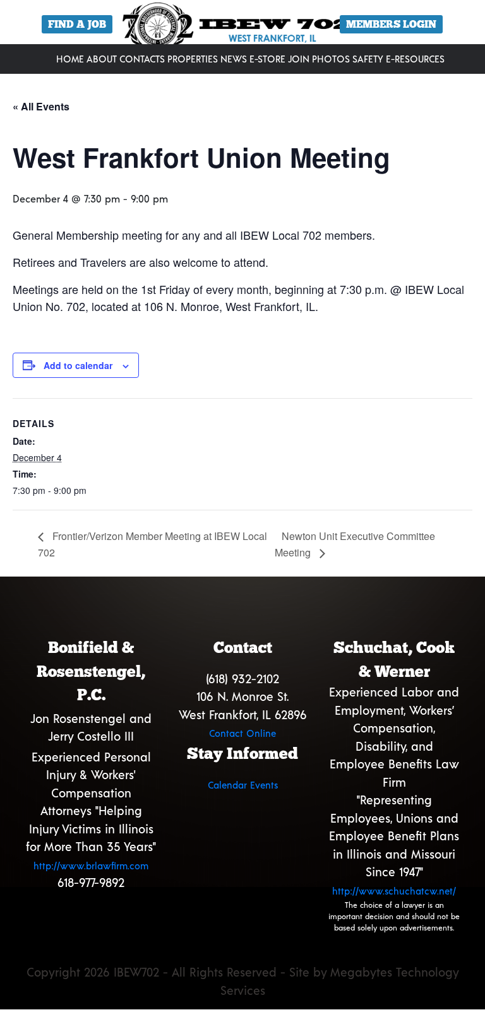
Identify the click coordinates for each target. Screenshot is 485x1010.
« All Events (41, 106)
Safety (367, 58)
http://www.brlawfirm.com (90, 865)
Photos (331, 58)
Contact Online (242, 733)
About (102, 58)
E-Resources (415, 58)
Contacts (142, 58)
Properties (192, 58)
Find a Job (77, 24)
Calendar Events (243, 784)
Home (70, 58)
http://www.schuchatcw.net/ (394, 890)
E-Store (267, 58)
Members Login (391, 24)
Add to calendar (78, 365)
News (233, 58)
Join (298, 58)
